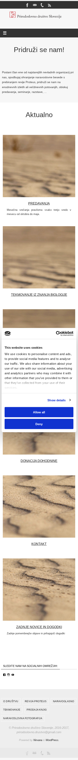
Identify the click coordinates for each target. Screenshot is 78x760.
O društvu (10, 701)
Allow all (39, 412)
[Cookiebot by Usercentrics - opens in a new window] (56, 333)
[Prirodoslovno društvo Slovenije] (27, 5)
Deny (39, 424)
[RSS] (49, 5)
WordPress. (52, 740)
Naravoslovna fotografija (22, 718)
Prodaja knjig (37, 709)
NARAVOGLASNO (63, 701)
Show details (56, 400)
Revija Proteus (36, 701)
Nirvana (37, 740)
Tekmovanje (11, 709)
